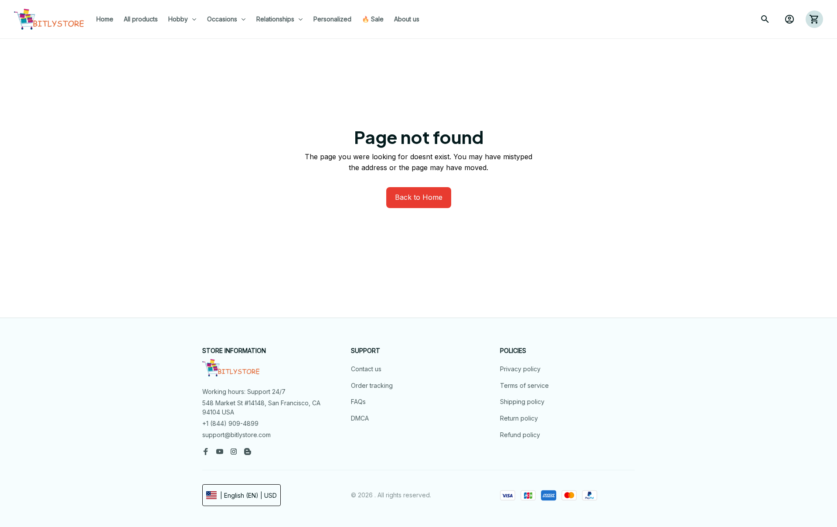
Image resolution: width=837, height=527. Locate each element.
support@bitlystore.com (236, 434)
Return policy (519, 418)
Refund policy (520, 434)
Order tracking (372, 385)
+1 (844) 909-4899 (230, 423)
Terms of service (524, 385)
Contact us (366, 369)
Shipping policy (522, 401)
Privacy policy (520, 369)
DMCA (360, 418)
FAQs (358, 401)
